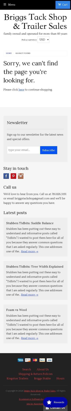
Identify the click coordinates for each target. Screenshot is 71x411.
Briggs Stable (42, 378)
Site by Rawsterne (35, 404)
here (21, 89)
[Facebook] (6, 176)
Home (9, 53)
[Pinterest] (13, 176)
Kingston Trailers (17, 378)
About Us (43, 369)
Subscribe (48, 150)
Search (26, 369)
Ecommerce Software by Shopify (35, 399)
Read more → (29, 251)
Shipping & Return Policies (36, 374)
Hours (60, 378)
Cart (65, 4)
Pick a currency (29, 40)
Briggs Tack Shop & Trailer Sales (39, 391)
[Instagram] (20, 176)
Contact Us (57, 407)
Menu (11, 4)
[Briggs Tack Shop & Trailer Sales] (35, 23)
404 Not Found (23, 53)
